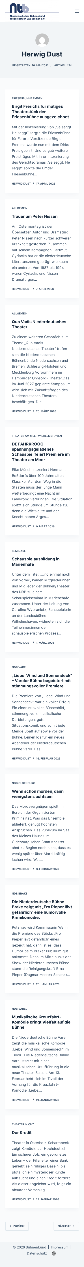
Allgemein (19, 208)
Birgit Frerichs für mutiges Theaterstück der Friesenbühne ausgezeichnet (40, 111)
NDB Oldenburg (23, 783)
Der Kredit (22, 1132)
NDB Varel (19, 667)
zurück (19, 1226)
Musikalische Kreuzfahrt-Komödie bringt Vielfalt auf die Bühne (41, 1022)
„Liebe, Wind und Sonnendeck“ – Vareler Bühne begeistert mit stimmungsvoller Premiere (42, 680)
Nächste (64, 1226)
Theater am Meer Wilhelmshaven (37, 435)
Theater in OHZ (23, 1124)
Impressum (60, 1247)
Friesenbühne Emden (27, 98)
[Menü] (77, 11)
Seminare (19, 551)
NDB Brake (19, 893)
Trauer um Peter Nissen (35, 216)
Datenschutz (37, 1253)
